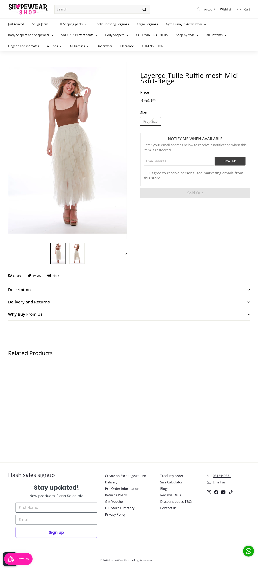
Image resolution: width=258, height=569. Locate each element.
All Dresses (78, 46)
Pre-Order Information (122, 488)
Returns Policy (116, 495)
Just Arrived (16, 24)
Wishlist (225, 9)
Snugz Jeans (40, 24)
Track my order (171, 476)
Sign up (56, 532)
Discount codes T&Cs (176, 501)
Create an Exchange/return (125, 476)
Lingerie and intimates (23, 46)
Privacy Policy (115, 514)
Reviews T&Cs (170, 495)
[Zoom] (67, 150)
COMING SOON (152, 46)
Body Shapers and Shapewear (29, 35)
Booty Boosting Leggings (112, 24)
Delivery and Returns (29, 302)
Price (144, 92)
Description (19, 289)
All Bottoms (214, 35)
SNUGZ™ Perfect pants (77, 35)
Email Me (230, 161)
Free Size (150, 121)
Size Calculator (171, 482)
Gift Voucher (114, 501)
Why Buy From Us (25, 314)
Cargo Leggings (147, 24)
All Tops (53, 46)
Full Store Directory (119, 508)
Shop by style (185, 35)
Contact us (168, 508)
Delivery (111, 482)
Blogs (164, 488)
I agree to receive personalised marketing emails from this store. (193, 176)
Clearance (127, 46)
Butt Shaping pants (69, 24)
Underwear (104, 46)
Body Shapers (115, 35)
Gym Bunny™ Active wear (184, 24)
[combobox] (102, 9)
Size (143, 112)
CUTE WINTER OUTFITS (152, 35)
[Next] (124, 253)
